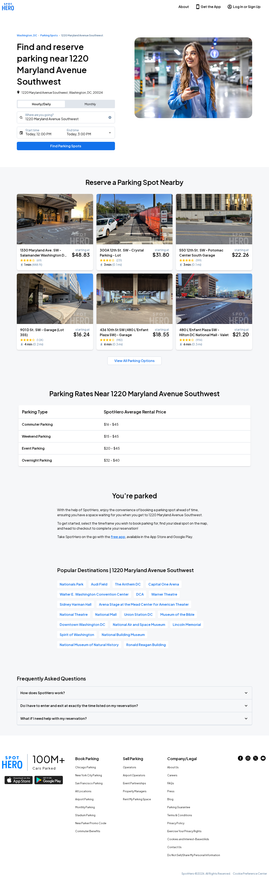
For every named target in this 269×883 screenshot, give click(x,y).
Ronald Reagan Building (146, 644)
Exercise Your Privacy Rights (184, 831)
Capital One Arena (163, 584)
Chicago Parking (85, 767)
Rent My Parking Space (137, 799)
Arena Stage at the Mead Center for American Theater (144, 604)
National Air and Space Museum (139, 624)
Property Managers (134, 791)
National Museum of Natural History (89, 644)
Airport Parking (84, 799)
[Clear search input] (110, 117)
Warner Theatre (164, 594)
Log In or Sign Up (247, 6)
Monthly (90, 104)
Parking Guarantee (178, 807)
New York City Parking (88, 775)
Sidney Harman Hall (75, 604)
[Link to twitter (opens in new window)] (255, 759)
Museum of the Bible (177, 614)
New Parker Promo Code (90, 823)
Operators (129, 767)
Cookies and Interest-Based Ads (188, 839)
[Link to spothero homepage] (12, 762)
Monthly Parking (85, 807)
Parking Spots (49, 35)
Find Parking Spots (65, 146)
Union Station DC (138, 614)
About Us (173, 767)
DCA (140, 594)
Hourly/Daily (41, 104)
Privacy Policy (175, 823)
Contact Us (174, 847)
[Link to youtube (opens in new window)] (263, 759)
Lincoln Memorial (187, 624)
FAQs (170, 783)
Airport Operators (134, 775)
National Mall (106, 614)
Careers (172, 775)
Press (170, 791)
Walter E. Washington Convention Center (94, 594)
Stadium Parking (85, 815)
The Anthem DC (128, 584)
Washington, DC (27, 35)
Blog (170, 799)
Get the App (211, 6)
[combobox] (66, 117)
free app (118, 536)
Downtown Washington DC (82, 624)
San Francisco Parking (89, 783)
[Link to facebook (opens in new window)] (240, 759)
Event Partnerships (134, 783)
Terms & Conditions (179, 815)
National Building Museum (123, 634)
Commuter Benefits (87, 831)
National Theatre (74, 614)
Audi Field (99, 584)
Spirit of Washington (77, 634)
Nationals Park (71, 584)
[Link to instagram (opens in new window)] (248, 759)
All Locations (83, 791)
